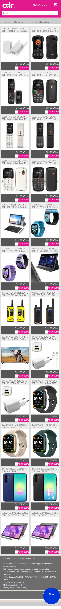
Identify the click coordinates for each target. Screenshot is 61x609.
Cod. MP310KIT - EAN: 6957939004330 (19, 30)
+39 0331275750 (10, 558)
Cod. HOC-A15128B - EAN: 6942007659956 (27, 206)
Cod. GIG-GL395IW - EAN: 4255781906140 (21, 162)
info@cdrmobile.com (27, 558)
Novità (7, 22)
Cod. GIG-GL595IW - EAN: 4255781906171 (21, 118)
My (40, 5)
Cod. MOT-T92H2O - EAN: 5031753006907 (21, 294)
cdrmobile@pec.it (15, 585)
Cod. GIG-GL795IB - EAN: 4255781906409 (23, 74)
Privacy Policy (8, 588)
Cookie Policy (21, 588)
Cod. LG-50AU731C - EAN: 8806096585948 (20, 338)
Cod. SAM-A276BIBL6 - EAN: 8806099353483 (23, 470)
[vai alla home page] (9, 6)
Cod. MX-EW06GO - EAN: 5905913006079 (21, 426)
